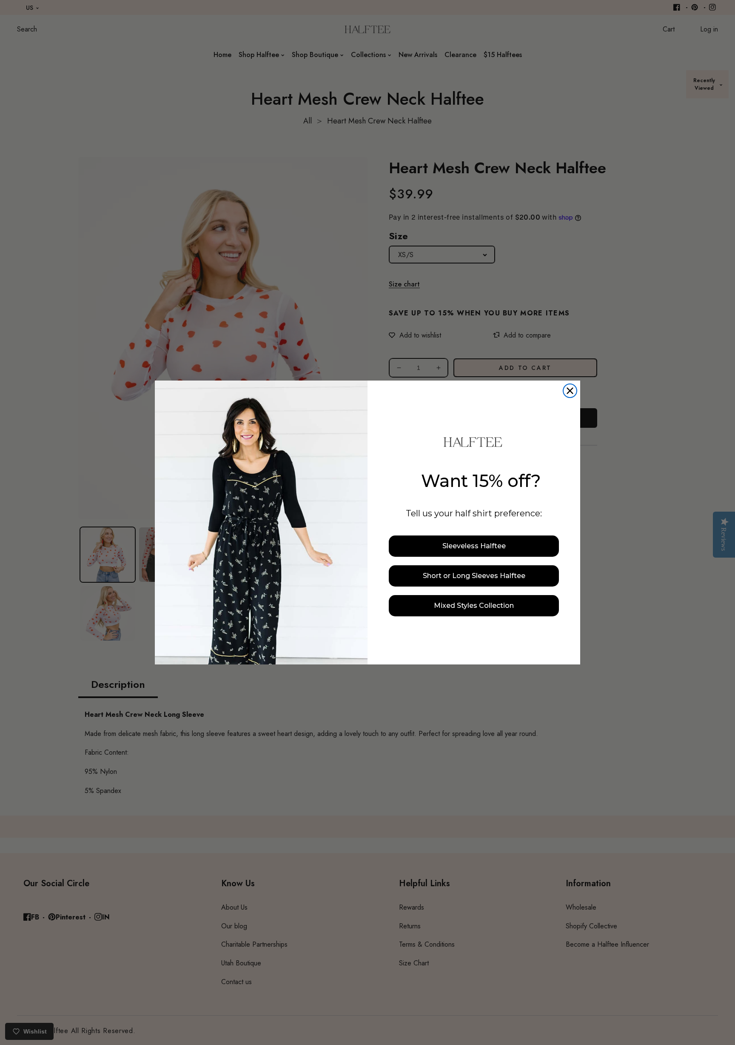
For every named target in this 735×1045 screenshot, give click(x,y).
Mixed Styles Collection (474, 605)
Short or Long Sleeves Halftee (474, 576)
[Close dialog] (570, 391)
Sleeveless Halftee (474, 546)
